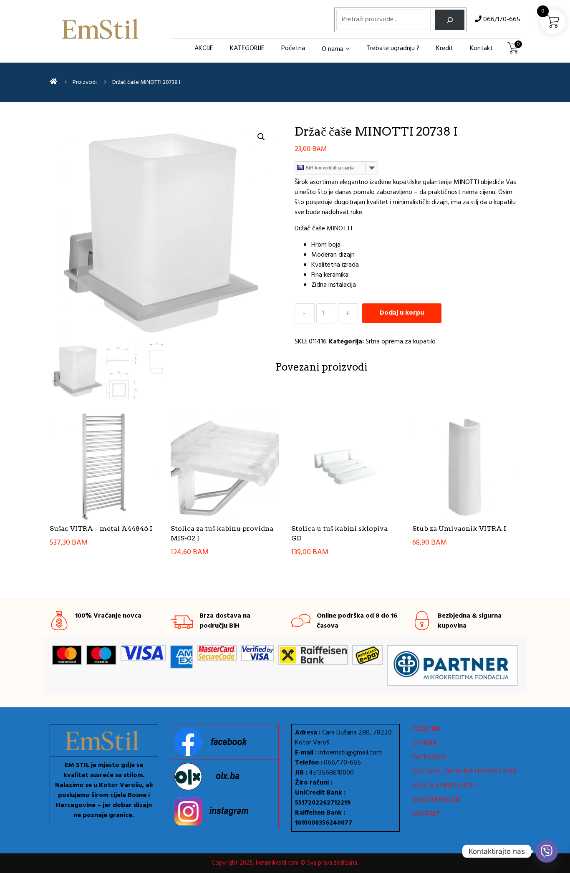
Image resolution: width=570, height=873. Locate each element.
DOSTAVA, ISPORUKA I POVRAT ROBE (465, 771)
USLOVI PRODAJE (436, 800)
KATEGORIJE (247, 48)
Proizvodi (85, 82)
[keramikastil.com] (53, 82)
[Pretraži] (449, 20)
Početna (293, 48)
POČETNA (426, 729)
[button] (261, 136)
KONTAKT (426, 814)
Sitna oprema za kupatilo (401, 341)
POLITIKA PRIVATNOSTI (445, 785)
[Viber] (546, 851)
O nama (332, 49)
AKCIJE (203, 48)
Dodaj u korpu (402, 313)
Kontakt (481, 48)
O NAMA (424, 743)
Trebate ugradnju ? (392, 48)
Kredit (444, 48)
